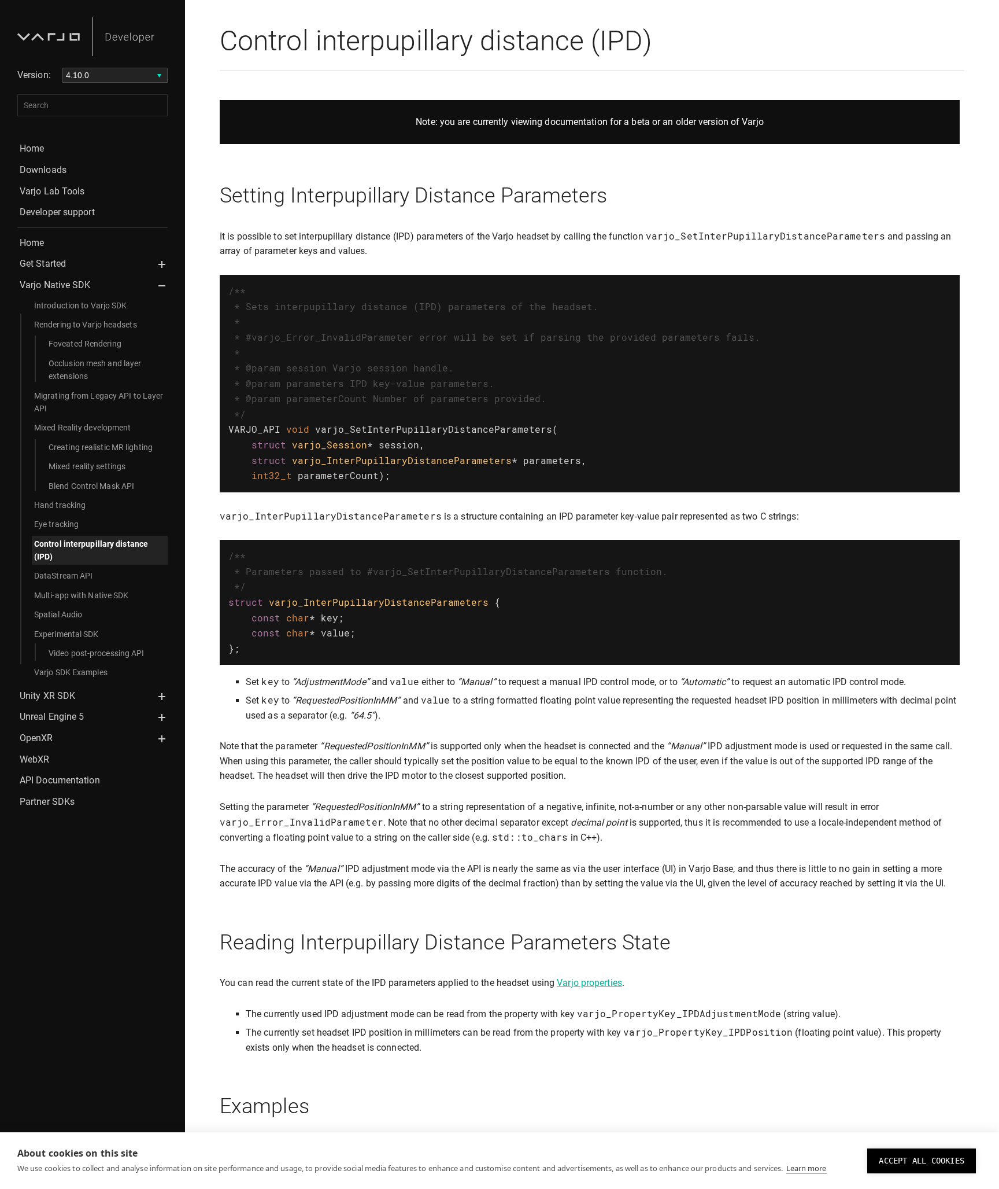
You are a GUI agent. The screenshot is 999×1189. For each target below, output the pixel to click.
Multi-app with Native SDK (81, 595)
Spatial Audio (58, 614)
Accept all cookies (921, 1160)
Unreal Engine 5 (52, 716)
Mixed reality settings (87, 466)
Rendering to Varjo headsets (85, 324)
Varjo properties (589, 982)
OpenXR (36, 737)
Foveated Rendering (85, 343)
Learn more (806, 1168)
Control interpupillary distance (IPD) (91, 550)
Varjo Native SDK (55, 284)
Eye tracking (56, 524)
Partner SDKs (47, 801)
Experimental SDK (66, 634)
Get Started (43, 263)
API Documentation (60, 780)
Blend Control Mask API (91, 486)
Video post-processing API (97, 653)
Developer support (57, 212)
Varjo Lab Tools (52, 191)
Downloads (43, 169)
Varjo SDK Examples (71, 672)
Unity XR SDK (47, 695)
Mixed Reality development (82, 427)
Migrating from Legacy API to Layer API (98, 402)
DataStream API (63, 575)
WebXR (35, 759)
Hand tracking (60, 505)
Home (32, 148)
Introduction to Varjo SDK (80, 305)
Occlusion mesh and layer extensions (95, 370)
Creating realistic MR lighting (101, 447)
